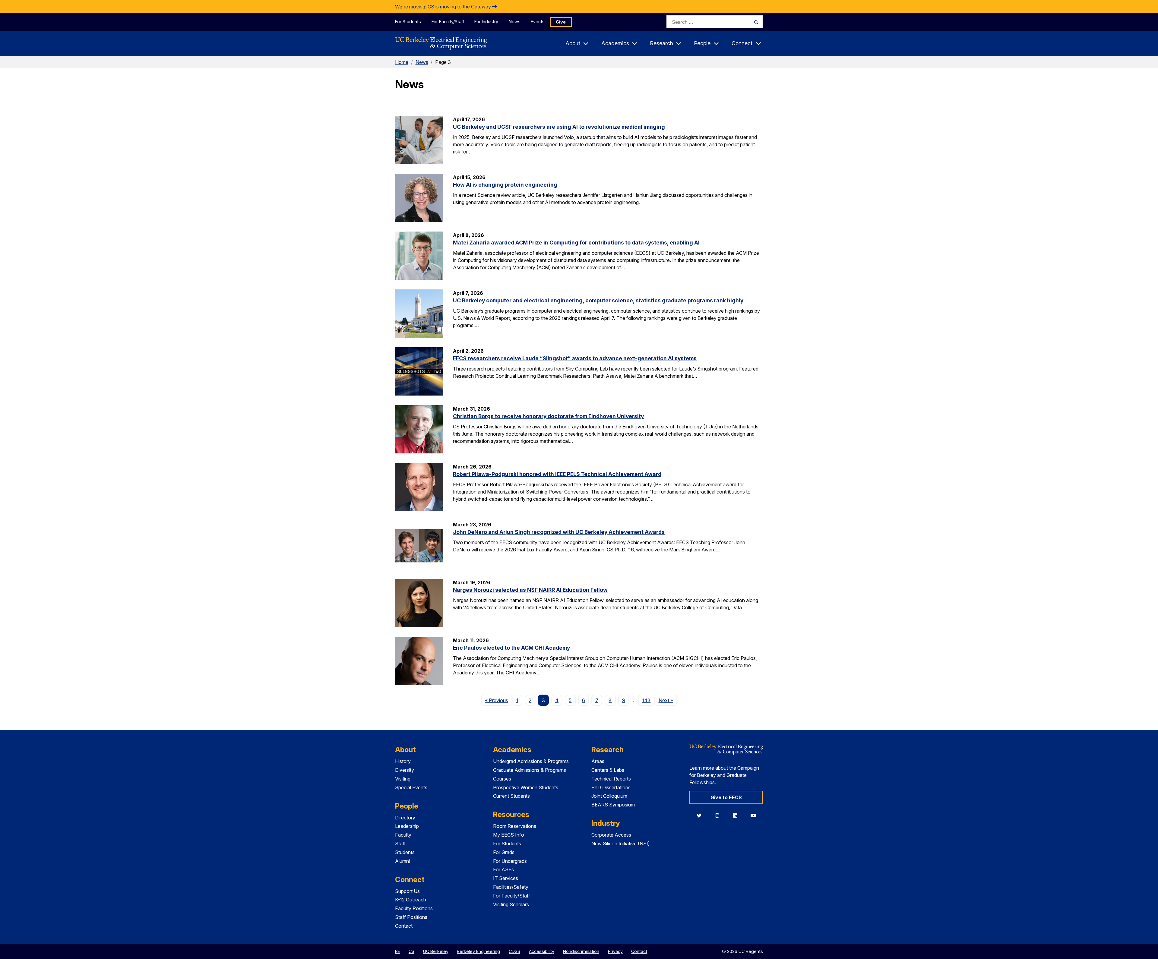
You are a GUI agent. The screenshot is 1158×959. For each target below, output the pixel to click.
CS (411, 951)
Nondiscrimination (581, 951)
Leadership (407, 826)
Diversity (404, 770)
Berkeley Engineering (478, 951)
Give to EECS (726, 797)
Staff (400, 844)
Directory (405, 818)
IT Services (505, 878)
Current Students (511, 796)
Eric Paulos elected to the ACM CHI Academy (511, 648)
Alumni (402, 861)
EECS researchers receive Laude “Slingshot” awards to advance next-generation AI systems (575, 358)
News (514, 21)
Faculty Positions (414, 908)
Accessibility (541, 951)
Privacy (615, 951)
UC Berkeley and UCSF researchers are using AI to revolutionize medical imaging (559, 127)
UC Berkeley (435, 951)
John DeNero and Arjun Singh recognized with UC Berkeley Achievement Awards (559, 532)
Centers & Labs (607, 770)
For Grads (503, 852)
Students (405, 852)
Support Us (407, 891)
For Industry (486, 21)
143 (646, 700)
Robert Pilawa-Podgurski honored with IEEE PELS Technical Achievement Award (557, 474)
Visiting (402, 779)
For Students (408, 21)
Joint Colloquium (609, 796)
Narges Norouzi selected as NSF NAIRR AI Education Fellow (530, 590)
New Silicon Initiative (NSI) (620, 844)
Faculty (403, 835)
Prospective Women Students (525, 787)
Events (538, 21)
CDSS (514, 951)
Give (561, 21)
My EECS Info (508, 835)
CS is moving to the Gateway (460, 7)
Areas (597, 761)
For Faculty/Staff (448, 21)
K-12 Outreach (410, 900)
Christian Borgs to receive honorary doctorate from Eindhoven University (548, 416)
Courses (502, 779)
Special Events (411, 787)
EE (397, 951)
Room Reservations (514, 826)
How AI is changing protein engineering (505, 184)
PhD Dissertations (611, 787)
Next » (668, 700)
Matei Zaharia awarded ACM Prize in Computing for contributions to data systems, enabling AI (576, 242)
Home (401, 62)
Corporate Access (611, 835)
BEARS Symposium (613, 805)
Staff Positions (411, 917)
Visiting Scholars (511, 904)
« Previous (498, 700)
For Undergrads (510, 861)
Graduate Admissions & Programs (529, 770)
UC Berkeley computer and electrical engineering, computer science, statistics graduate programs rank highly (598, 300)
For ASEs (503, 869)
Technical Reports (611, 779)
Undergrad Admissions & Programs (531, 761)
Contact (404, 926)
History (403, 761)
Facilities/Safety (510, 887)
